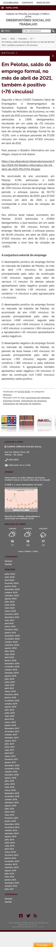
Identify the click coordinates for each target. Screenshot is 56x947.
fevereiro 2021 (11, 630)
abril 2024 (9, 580)
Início (4, 38)
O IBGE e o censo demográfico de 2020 (23, 485)
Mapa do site (43, 2)
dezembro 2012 (12, 883)
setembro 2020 (12, 645)
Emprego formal (11, 401)
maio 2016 (9, 787)
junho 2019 (10, 682)
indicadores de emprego (34, 401)
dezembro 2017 (12, 728)
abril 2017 (9, 753)
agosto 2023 (10, 599)
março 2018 (10, 722)
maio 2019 (9, 685)
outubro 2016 (11, 772)
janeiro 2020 (10, 660)
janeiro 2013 (10, 880)
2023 (12, 38)
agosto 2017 (10, 741)
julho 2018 (9, 710)
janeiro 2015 (10, 821)
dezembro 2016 (12, 765)
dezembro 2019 (12, 663)
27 (31, 38)
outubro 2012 (11, 886)
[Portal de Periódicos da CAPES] (26, 424)
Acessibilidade (11, 2)
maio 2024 (10, 577)
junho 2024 (10, 574)
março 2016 (10, 790)
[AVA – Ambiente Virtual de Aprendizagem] (44, 424)
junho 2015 (10, 812)
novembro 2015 (12, 796)
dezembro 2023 (12, 589)
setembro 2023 (12, 596)
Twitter (28, 915)
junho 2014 (10, 843)
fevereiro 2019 (11, 694)
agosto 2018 (10, 707)
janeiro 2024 (10, 586)
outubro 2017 (11, 735)
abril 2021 (9, 623)
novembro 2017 (12, 731)
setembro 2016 (12, 775)
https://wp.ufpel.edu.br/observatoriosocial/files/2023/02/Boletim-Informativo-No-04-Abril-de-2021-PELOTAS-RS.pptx (28, 165)
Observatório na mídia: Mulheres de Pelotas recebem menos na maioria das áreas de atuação (27, 479)
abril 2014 (9, 849)
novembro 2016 (12, 769)
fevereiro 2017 (11, 759)
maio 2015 (9, 815)
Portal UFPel (12, 8)
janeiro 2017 (10, 762)
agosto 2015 (10, 806)
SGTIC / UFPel (38, 927)
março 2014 (10, 852)
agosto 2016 (10, 778)
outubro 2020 (11, 642)
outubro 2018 (11, 704)
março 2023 (10, 611)
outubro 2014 (11, 830)
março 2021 (10, 626)
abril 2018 (9, 719)
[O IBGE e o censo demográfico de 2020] (21, 499)
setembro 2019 (12, 673)
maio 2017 (9, 750)
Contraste (27, 2)
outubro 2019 (11, 670)
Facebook (21, 915)
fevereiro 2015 (11, 818)
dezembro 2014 (12, 824)
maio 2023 (9, 608)
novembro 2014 (12, 827)
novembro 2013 (12, 861)
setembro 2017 (12, 738)
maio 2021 (9, 620)
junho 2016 (10, 784)
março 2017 (10, 756)
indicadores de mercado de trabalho (22, 404)
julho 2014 (9, 840)
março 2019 (10, 691)
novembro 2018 (12, 701)
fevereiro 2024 (12, 583)
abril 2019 (9, 688)
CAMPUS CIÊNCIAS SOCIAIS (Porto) (24, 447)
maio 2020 (10, 654)
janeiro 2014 (10, 858)
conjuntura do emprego (38, 398)
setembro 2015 (12, 802)
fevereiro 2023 (11, 614)
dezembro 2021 (12, 617)
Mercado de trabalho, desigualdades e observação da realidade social (22, 517)
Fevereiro (22, 38)
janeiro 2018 (10, 725)
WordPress (33, 925)
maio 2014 (9, 846)
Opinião (8, 564)
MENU (7, 31)
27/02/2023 (24, 391)
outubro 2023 (11, 592)
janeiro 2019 (10, 697)
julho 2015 (9, 809)
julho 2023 (9, 602)
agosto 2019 (10, 676)
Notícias (8, 53)
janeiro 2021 (10, 633)
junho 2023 (10, 605)
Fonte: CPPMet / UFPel (28, 551)
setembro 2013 (12, 867)
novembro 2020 (12, 639)
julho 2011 (9, 889)
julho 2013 (9, 874)
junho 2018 (10, 713)
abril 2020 (9, 657)
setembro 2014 (12, 833)
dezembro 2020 (12, 636)
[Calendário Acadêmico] (8, 424)
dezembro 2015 (12, 793)
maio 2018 (9, 716)
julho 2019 (9, 679)
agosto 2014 (10, 836)
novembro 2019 (12, 667)
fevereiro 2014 (11, 855)
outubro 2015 (11, 799)
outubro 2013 (11, 864)
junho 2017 (10, 747)
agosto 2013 (10, 870)
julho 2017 (9, 744)
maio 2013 (9, 877)
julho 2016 (9, 781)
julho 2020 (10, 651)
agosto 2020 (11, 648)
